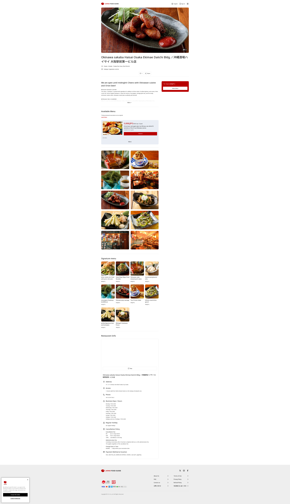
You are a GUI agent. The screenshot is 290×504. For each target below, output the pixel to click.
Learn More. (104, 117)
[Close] (27, 479)
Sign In (183, 4)
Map (131, 368)
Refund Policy (178, 482)
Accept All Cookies (15, 494)
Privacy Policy (177, 479)
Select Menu (175, 88)
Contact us (157, 482)
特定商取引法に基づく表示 (180, 486)
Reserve (141, 133)
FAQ (155, 479)
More (129, 102)
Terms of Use (178, 476)
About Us (156, 476)
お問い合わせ (157, 486)
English (176, 4)
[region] (15, 490)
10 (185, 50)
